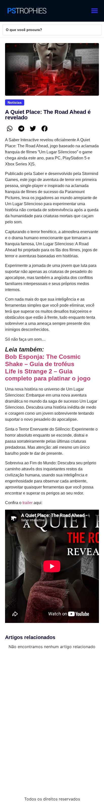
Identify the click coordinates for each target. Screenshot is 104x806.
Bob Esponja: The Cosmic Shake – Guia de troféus (43, 360)
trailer (27, 503)
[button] (9, 128)
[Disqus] (52, 722)
